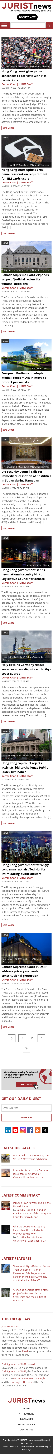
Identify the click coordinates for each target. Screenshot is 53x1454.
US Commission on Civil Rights (30, 1378)
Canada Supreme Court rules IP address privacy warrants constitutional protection (24, 971)
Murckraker (8, 959)
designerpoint (34, 565)
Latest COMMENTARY (20, 1195)
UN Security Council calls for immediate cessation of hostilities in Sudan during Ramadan (26, 476)
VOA (8, 66)
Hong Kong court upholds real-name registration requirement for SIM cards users (24, 174)
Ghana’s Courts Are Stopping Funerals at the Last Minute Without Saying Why (29, 1230)
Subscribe (26, 1117)
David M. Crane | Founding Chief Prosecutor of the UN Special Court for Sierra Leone (32, 1213)
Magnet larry (9, 755)
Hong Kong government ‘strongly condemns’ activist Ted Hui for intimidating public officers (25, 869)
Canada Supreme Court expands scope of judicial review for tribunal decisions (25, 279)
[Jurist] (26, 7)
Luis (10, 165)
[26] (26, 1049)
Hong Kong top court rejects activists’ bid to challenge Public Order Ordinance (24, 767)
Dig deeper (9, 270)
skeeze (37, 860)
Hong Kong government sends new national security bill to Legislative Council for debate (23, 574)
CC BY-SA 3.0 (21, 959)
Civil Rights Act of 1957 (13, 1371)
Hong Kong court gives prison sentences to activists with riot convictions (24, 75)
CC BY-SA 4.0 (19, 165)
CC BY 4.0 (20, 270)
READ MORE (9, 127)
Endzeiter (36, 368)
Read (25, 1351)
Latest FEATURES (16, 1258)
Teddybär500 (9, 657)
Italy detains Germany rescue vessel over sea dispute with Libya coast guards (26, 669)
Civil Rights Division (21, 1382)
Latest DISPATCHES (18, 1147)
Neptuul (8, 466)
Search (49, 25)
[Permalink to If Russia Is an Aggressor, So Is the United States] (5, 1205)
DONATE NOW (27, 17)
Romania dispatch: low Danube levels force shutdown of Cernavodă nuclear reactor (30, 1174)
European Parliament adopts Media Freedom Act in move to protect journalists (23, 377)
